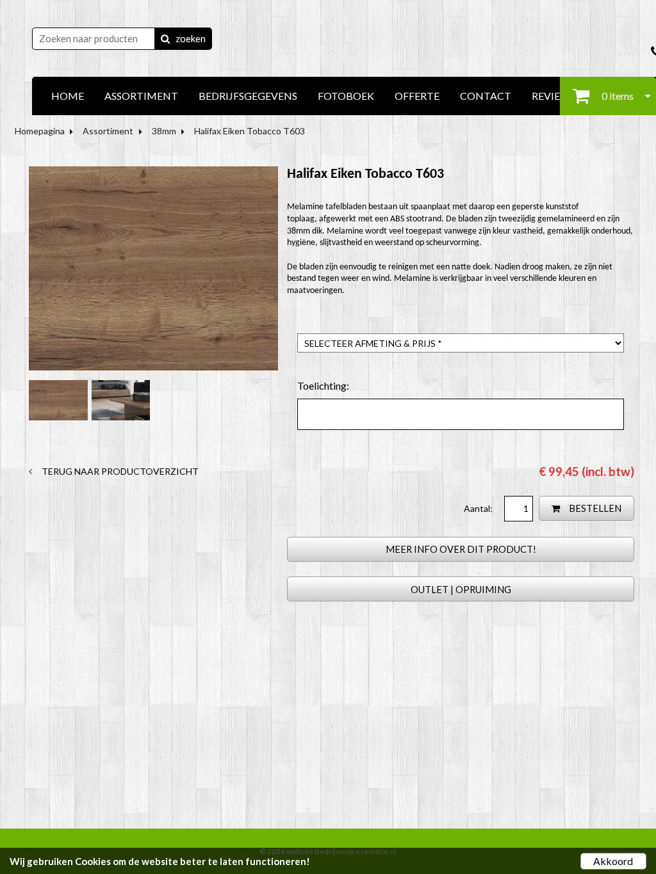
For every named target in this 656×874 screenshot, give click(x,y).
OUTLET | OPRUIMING (461, 589)
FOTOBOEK (346, 96)
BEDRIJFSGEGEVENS (248, 96)
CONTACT (485, 96)
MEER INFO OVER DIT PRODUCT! (461, 549)
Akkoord (613, 861)
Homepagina (40, 130)
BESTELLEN (594, 508)
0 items (617, 96)
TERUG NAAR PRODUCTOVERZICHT (119, 471)
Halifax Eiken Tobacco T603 (249, 130)
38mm (164, 130)
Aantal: (479, 508)
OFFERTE (417, 96)
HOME (67, 96)
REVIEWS (553, 96)
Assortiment (108, 130)
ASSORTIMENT (141, 96)
